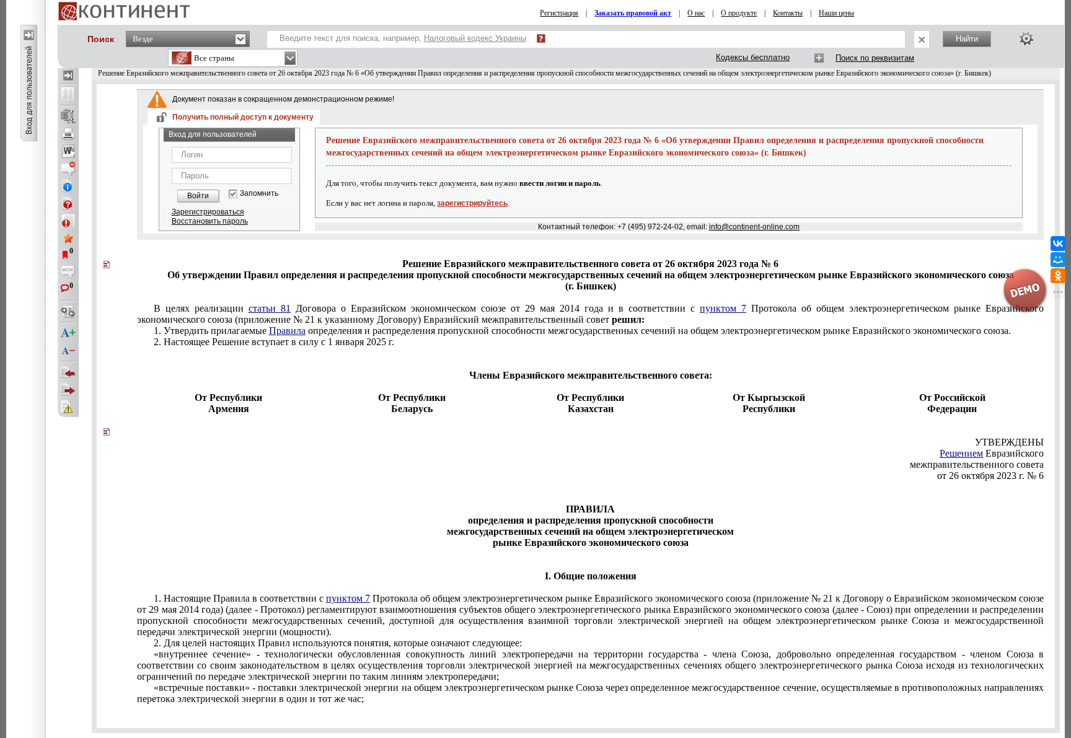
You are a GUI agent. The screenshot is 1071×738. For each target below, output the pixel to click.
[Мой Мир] (1058, 259)
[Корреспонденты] (68, 372)
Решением (961, 453)
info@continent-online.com (754, 226)
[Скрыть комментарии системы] (68, 168)
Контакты (788, 13)
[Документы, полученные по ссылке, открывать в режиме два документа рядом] (68, 94)
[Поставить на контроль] (68, 220)
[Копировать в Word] (68, 151)
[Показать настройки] (1026, 38)
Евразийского (992, 453)
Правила (287, 330)
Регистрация (559, 13)
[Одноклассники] (1058, 275)
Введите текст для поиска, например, (403, 38)
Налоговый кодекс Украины (475, 38)
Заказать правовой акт (632, 13)
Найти (967, 38)
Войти (198, 195)
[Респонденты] (68, 389)
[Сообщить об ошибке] (68, 407)
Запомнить (259, 194)
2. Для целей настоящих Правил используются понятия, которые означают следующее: (338, 643)
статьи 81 (270, 308)
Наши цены (836, 13)
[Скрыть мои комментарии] (68, 272)
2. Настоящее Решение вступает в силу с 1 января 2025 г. (274, 341)
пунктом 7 (723, 308)
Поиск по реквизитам (874, 58)
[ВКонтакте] (1058, 243)
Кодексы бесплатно (753, 57)
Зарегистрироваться (208, 212)
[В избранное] (68, 238)
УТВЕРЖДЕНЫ (1009, 442)
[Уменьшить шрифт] (68, 350)
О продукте (739, 13)
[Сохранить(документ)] (68, 116)
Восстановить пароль (210, 221)
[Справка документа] (68, 203)
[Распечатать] (68, 133)
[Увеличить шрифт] (68, 333)
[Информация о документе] (68, 185)
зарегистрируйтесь (472, 203)
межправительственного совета (977, 464)
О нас (696, 13)
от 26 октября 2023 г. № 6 (990, 475)
